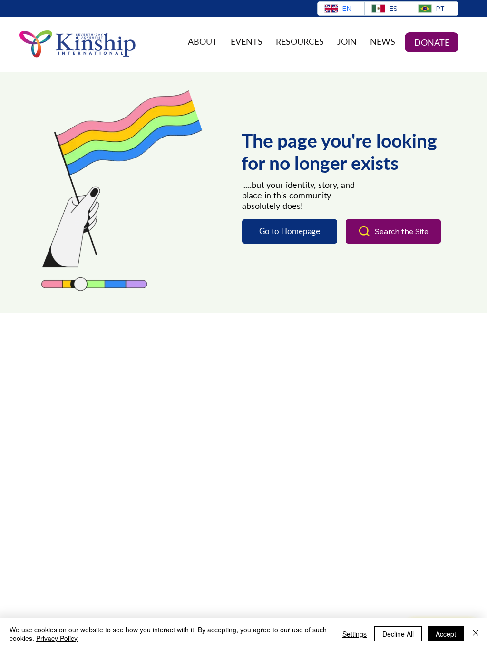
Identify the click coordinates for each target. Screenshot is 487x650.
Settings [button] (354, 634)
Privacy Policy (57, 638)
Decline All (398, 634)
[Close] (475, 633)
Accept (446, 634)
